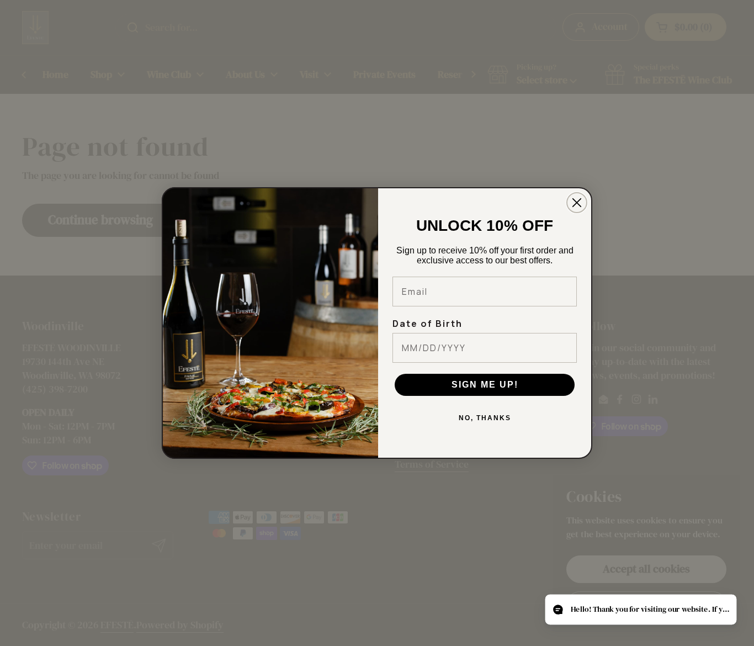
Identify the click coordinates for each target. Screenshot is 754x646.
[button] (640, 610)
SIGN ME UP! (485, 384)
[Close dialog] (577, 203)
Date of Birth (427, 323)
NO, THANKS (485, 418)
